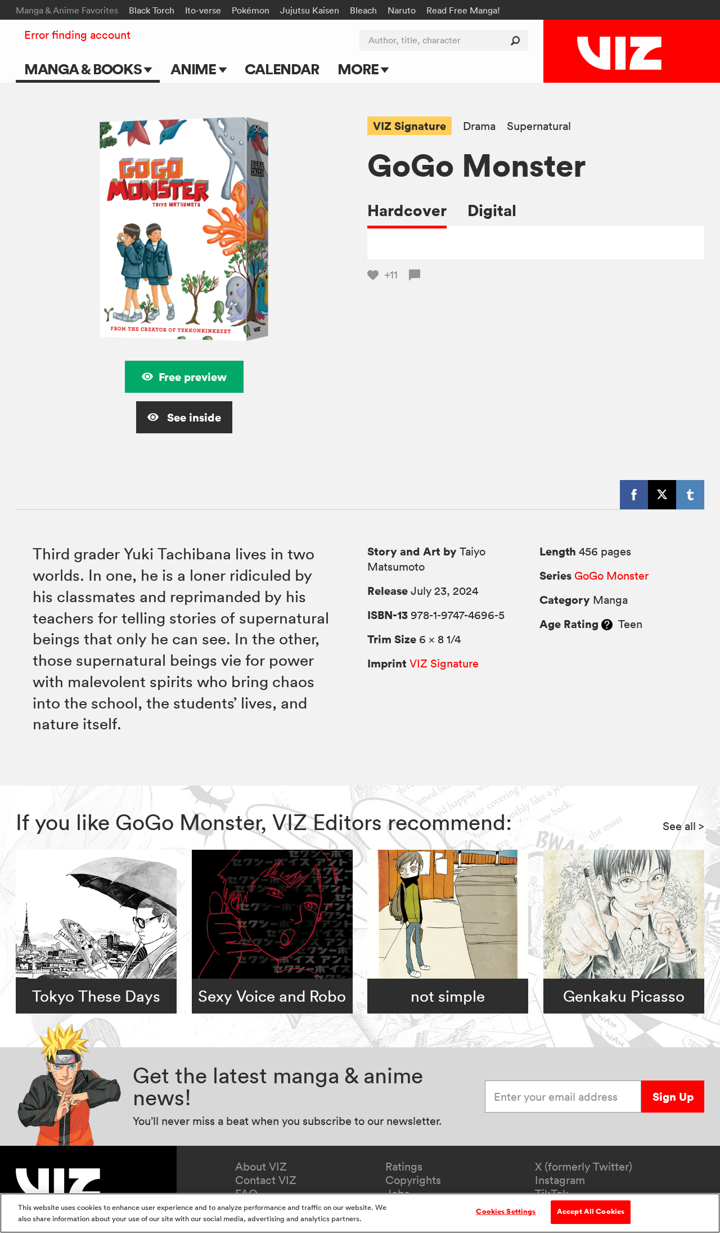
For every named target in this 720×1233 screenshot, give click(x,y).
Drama (479, 126)
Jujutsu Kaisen (309, 10)
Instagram (560, 1180)
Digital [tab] (491, 210)
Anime (194, 69)
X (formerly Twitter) (583, 1166)
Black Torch (151, 10)
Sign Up (673, 1096)
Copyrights (413, 1180)
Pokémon (250, 10)
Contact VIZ (265, 1180)
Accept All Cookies (590, 1212)
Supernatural (539, 126)
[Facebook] (634, 494)
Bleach (363, 10)
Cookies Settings (506, 1212)
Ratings (403, 1166)
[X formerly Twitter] (662, 494)
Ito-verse (203, 10)
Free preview (193, 376)
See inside (192, 417)
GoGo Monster (611, 575)
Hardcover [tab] (407, 210)
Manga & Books (84, 69)
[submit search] (517, 40)
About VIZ (261, 1166)
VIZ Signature (409, 125)
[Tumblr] (690, 494)
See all (683, 826)
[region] (360, 1213)
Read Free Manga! (463, 10)
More (359, 69)
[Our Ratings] (607, 624)
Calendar (281, 69)
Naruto (402, 10)
